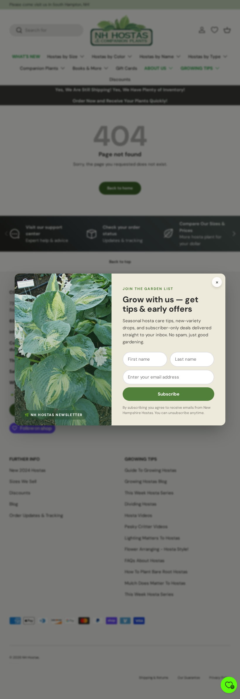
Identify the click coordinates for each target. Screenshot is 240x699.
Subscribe (168, 394)
